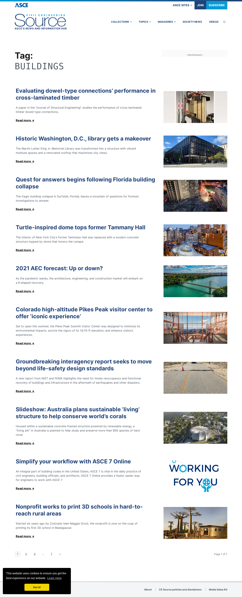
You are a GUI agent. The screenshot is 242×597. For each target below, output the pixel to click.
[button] (224, 22)
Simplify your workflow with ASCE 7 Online (73, 461)
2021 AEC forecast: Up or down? (59, 268)
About (148, 589)
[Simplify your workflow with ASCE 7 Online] (195, 476)
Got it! (37, 587)
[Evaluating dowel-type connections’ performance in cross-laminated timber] (195, 107)
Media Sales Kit (218, 589)
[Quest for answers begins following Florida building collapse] (195, 196)
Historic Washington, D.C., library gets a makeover (83, 138)
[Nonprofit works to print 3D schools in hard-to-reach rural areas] (195, 523)
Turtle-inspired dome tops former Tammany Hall (80, 227)
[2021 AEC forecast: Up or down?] (195, 281)
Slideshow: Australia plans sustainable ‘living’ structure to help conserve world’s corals (78, 413)
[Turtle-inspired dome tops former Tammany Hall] (195, 240)
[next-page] (60, 554)
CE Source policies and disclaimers (180, 589)
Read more (23, 120)
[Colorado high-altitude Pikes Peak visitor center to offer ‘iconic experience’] (195, 328)
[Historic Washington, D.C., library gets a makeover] (195, 151)
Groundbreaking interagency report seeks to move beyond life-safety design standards (84, 365)
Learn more (54, 578)
